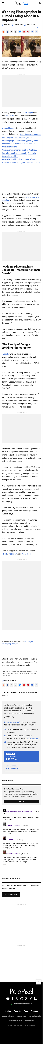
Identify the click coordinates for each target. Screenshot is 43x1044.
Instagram (12, 553)
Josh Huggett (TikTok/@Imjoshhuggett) (17, 643)
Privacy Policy (29, 1020)
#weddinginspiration (10, 140)
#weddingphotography (22, 137)
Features (7, 24)
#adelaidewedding (9, 146)
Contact (8, 1011)
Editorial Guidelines (8, 1016)
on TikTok (10, 115)
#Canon (33, 159)
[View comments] (39, 27)
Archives (34, 1011)
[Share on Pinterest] (28, 31)
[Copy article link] (36, 31)
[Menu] (3, 3)
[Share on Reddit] (3, 31)
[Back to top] (38, 981)
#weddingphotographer (28, 140)
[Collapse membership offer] (38, 705)
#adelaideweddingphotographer (15, 149)
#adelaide (6, 143)
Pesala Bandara (32, 24)
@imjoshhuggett (9, 127)
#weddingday (7, 137)
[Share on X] (11, 31)
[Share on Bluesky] (19, 31)
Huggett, (5, 353)
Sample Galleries (31, 738)
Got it (21, 801)
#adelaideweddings (27, 143)
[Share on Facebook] (7, 31)
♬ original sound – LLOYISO (28, 162)
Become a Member (11, 722)
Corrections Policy (35, 1016)
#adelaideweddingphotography (14, 152)
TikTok (4, 553)
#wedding (24, 134)
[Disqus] (21, 836)
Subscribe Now (10, 894)
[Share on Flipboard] (24, 31)
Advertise (17, 1011)
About (26, 1011)
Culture (7, 680)
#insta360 (33, 149)
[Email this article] (32, 31)
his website (27, 553)
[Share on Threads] (15, 31)
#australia (14, 143)
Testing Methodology (15, 1020)
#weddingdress (34, 134)
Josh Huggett (27, 112)
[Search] (40, 3)
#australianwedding (10, 156)
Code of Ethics (21, 1016)
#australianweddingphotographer (15, 159)
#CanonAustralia (9, 162)
